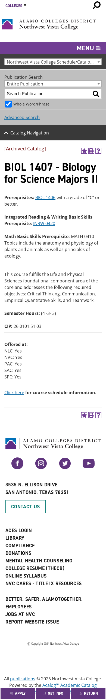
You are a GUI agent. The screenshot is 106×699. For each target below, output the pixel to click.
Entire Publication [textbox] (25, 84)
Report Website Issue (32, 622)
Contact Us (25, 506)
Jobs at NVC (20, 614)
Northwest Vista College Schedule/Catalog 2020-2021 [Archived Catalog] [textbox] (54, 62)
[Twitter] (65, 468)
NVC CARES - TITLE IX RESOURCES (43, 583)
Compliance (20, 545)
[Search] (96, 94)
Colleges (13, 5)
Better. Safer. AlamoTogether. (44, 599)
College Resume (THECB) (34, 568)
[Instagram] (41, 468)
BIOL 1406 (45, 197)
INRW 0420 (44, 223)
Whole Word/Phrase (31, 104)
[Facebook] (17, 468)
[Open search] (97, 5)
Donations (18, 553)
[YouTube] (89, 468)
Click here (14, 392)
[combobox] (53, 61)
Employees (18, 607)
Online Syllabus (25, 576)
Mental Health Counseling (39, 561)
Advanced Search (22, 117)
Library (15, 538)
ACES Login (18, 530)
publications (22, 679)
